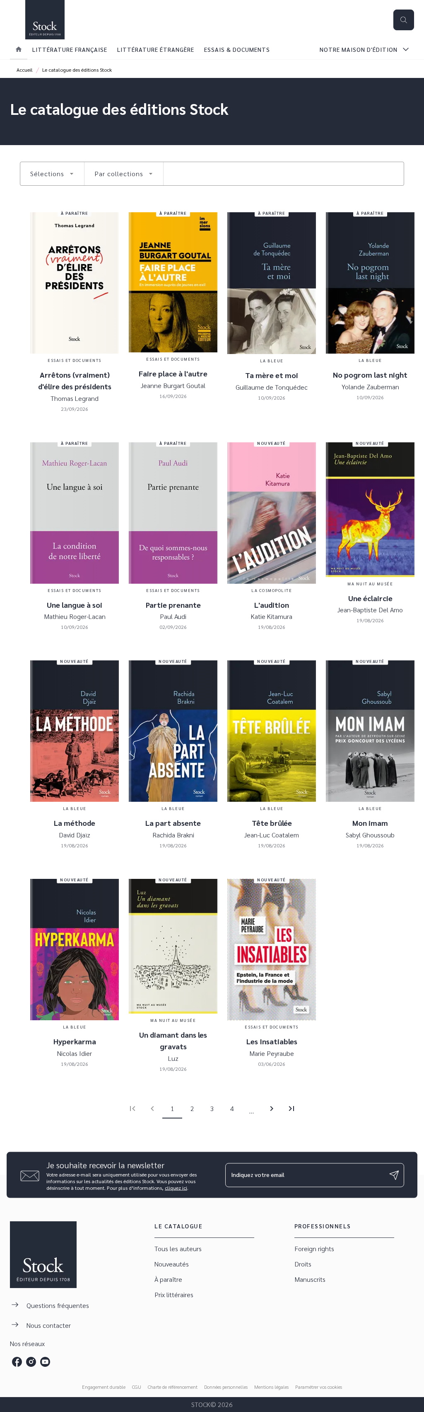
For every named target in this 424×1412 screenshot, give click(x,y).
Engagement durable (103, 1386)
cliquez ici (176, 1187)
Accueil (25, 69)
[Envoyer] (394, 1175)
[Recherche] (403, 20)
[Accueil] (45, 19)
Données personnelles (226, 1386)
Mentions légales (271, 1386)
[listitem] (17, 1362)
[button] (52, 173)
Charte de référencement (173, 1386)
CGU (136, 1386)
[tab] (18, 49)
